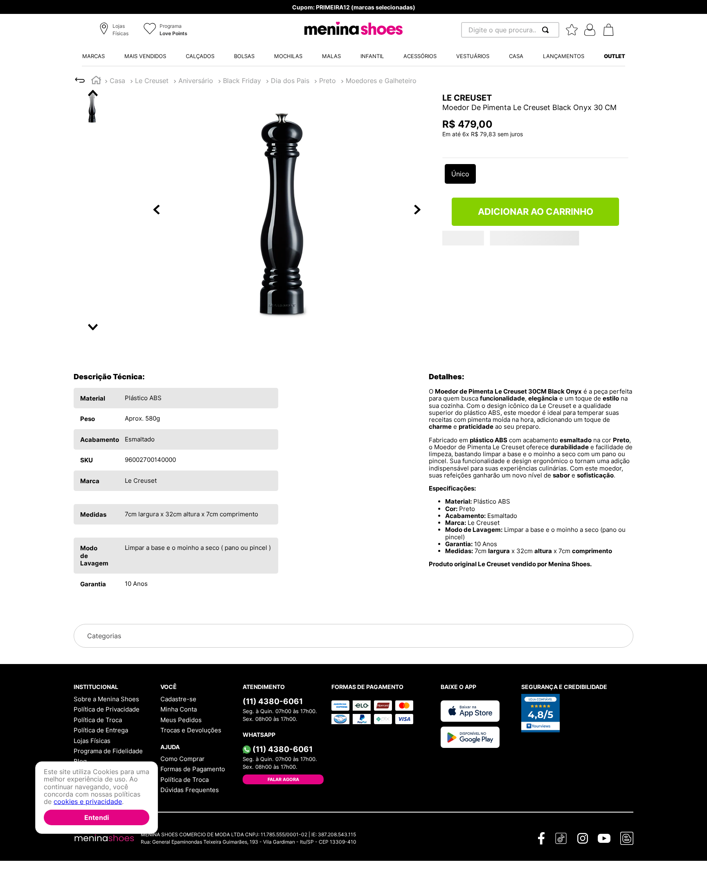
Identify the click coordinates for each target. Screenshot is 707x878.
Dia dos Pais (290, 81)
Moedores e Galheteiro (381, 81)
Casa (117, 81)
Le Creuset (152, 81)
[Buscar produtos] (547, 30)
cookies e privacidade (88, 802)
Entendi (96, 817)
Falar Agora (283, 779)
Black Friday (242, 81)
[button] (115, 30)
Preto (327, 81)
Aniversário (195, 81)
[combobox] (510, 30)
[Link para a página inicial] (96, 81)
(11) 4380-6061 (273, 701)
